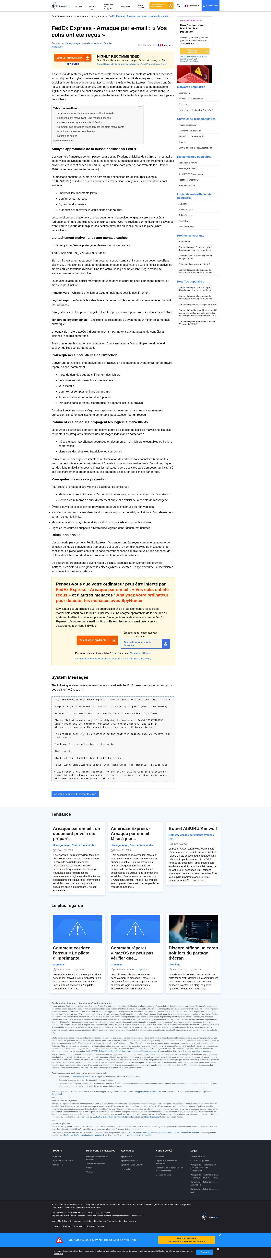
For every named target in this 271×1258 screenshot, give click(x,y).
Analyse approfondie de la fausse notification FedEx (86, 113)
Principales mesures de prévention (76, 131)
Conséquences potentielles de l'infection (79, 122)
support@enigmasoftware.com (148, 1092)
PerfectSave (184, 221)
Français (193, 6)
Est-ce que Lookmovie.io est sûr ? (194, 264)
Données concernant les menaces (69, 16)
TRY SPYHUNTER (186, 1239)
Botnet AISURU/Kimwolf (193, 828)
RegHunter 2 (57, 1165)
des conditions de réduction (145, 1051)
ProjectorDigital (186, 209)
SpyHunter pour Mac (130, 1161)
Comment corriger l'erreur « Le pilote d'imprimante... (71, 953)
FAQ (66, 1135)
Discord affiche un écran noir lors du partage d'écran (195, 257)
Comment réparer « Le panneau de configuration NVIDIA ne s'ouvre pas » (196, 271)
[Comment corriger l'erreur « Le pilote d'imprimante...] (77, 929)
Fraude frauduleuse (187, 125)
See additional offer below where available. (116, 64)
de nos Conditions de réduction (186, 1133)
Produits (92, 6)
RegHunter (126, 1169)
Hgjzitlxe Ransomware (189, 180)
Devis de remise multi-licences (157, 6)
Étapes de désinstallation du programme (78, 1204)
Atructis (182, 142)
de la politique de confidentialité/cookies (115, 1051)
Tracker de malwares (95, 1164)
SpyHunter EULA (198, 1156)
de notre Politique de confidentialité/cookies (153, 1133)
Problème (59, 964)
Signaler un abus (163, 1175)
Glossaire (90, 1172)
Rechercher (178, 5)
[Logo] (61, 5)
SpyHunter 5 (126, 1156)
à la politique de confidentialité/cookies (119, 1117)
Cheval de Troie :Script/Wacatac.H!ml (196, 148)
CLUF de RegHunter (199, 1161)
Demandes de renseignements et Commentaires (169, 1169)
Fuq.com (183, 104)
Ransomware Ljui (187, 185)
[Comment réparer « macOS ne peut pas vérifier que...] (135, 929)
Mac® (147, 653)
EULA (139, 64)
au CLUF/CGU (96, 1117)
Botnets (173, 835)
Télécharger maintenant (192, 51)
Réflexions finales (67, 136)
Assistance (125, 6)
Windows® (135, 653)
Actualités (160, 1156)
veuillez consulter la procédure (139, 1135)
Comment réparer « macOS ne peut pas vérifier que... (132, 953)
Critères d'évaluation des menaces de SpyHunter (120, 1204)
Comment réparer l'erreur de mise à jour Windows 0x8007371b (197, 322)
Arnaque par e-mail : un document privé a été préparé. (76, 833)
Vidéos (89, 1168)
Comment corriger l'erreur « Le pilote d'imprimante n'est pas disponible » (195, 248)
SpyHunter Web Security (62, 1161)
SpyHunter (56, 1156)
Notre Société (141, 6)
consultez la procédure (201, 1051)
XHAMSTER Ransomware (191, 98)
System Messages (63, 140)
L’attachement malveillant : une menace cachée (84, 118)
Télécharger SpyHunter (93, 640)
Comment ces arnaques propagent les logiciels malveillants (90, 127)
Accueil (78, 6)
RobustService (185, 215)
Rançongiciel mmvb (188, 162)
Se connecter (212, 6)
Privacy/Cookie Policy (156, 64)
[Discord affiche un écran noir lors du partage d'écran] (193, 929)
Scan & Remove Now (69, 57)
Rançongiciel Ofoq (187, 168)
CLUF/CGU (93, 1051)
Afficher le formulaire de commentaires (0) (75, 794)
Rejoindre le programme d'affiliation (166, 1162)
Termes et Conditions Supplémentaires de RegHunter (77, 1207)
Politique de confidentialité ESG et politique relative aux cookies (204, 1176)
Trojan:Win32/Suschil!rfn (190, 130)
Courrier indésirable (84, 845)
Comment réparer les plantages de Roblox (198, 304)
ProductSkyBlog (186, 226)
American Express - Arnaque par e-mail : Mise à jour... (131, 833)
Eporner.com (184, 93)
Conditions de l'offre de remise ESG (204, 1190)
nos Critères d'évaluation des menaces (86, 1135)
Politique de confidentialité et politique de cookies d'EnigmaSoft (203, 1168)
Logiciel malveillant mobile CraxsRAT (196, 110)
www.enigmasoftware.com (83, 1077)
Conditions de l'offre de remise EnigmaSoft (204, 1183)
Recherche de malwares (108, 6)
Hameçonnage (97, 16)
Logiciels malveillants (91, 43)
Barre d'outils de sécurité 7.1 (192, 136)
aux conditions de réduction (148, 1117)
